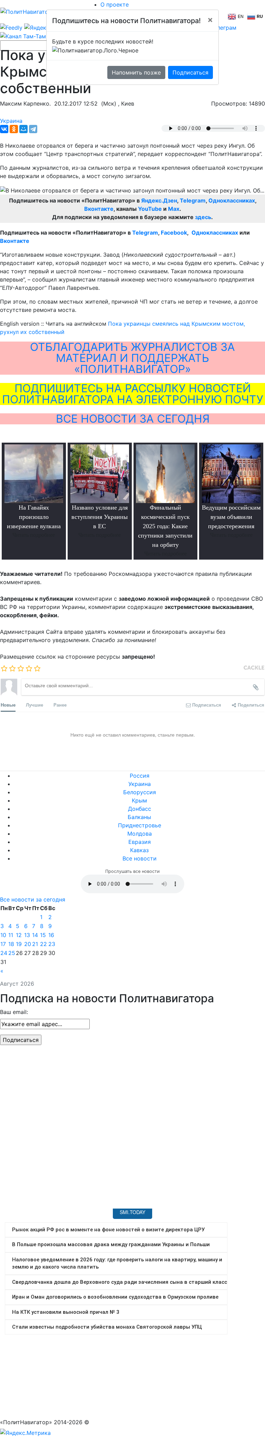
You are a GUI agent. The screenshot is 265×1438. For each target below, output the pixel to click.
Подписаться (190, 72)
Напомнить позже (136, 72)
